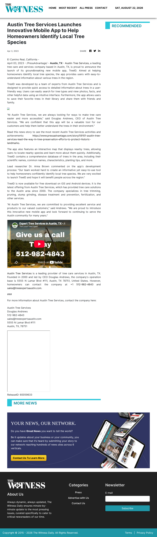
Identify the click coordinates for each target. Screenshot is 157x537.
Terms (128, 532)
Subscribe (127, 508)
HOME (52, 7)
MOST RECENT (68, 7)
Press (78, 492)
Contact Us (78, 503)
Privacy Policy (145, 532)
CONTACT (101, 7)
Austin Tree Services (77, 63)
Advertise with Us (78, 497)
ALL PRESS (86, 7)
